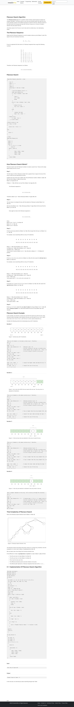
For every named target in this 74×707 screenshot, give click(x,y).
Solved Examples (40, 2)
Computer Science (22, 2)
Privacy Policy (65, 703)
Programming (28, 1)
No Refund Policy (50, 703)
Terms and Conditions (42, 705)
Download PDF (47, 2)
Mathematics (34, 1)
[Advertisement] (26, 11)
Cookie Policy (58, 703)
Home (18, 1)
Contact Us (43, 703)
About (39, 703)
